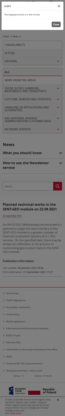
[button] (59, 6)
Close (56, 24)
